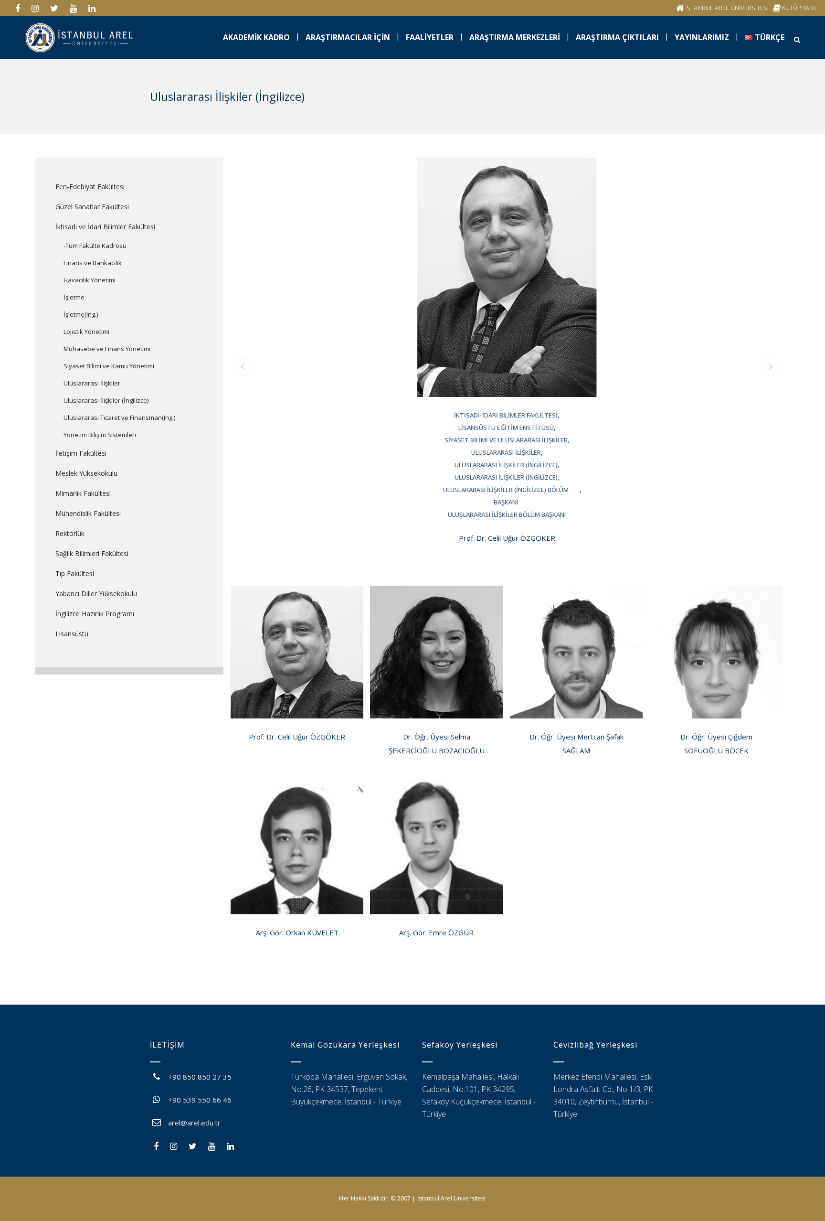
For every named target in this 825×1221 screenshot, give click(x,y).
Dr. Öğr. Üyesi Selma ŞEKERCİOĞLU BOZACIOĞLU (437, 743)
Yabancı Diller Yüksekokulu (96, 593)
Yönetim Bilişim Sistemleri (99, 434)
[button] (243, 367)
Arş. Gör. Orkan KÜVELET (297, 932)
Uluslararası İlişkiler (91, 383)
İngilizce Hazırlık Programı (94, 613)
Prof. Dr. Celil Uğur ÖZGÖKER (507, 538)
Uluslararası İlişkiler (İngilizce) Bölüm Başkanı (506, 495)
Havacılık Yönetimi (89, 280)
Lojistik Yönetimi (86, 331)
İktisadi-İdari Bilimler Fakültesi (506, 415)
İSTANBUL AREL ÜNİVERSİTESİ (727, 7)
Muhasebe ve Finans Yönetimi (106, 348)
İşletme (74, 297)
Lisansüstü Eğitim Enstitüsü (506, 427)
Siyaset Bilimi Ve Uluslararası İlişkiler (506, 440)
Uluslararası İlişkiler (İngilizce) (105, 400)
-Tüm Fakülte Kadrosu (95, 245)
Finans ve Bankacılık (92, 262)
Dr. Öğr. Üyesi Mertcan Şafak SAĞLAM (576, 743)
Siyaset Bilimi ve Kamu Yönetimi (108, 366)
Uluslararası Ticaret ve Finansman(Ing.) (119, 417)
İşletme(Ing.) (80, 314)
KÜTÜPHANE (799, 7)
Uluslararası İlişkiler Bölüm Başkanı (507, 514)
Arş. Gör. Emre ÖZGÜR (436, 932)
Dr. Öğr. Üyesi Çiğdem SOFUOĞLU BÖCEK (716, 743)
